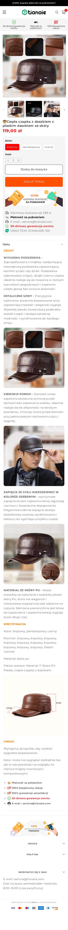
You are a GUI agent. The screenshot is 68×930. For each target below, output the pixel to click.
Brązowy (12, 147)
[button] (63, 12)
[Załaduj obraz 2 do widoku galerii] (34, 109)
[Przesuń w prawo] (64, 109)
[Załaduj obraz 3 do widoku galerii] (52, 109)
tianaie (33, 902)
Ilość (8, 154)
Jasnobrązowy (31, 147)
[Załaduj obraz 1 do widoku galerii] (16, 109)
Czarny (49, 147)
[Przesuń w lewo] (3, 109)
